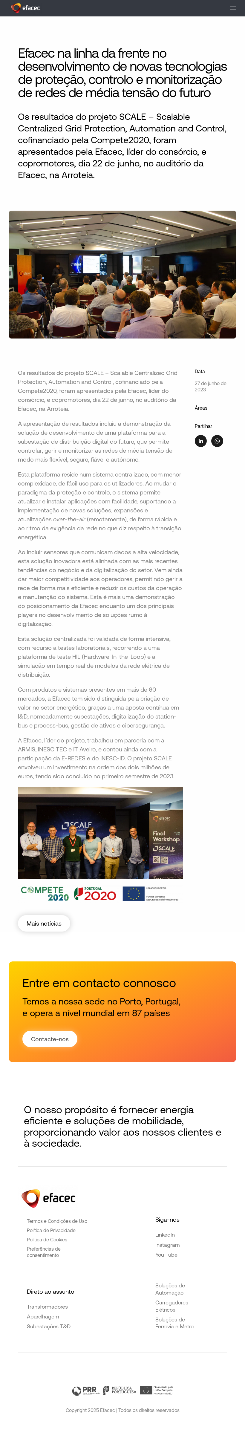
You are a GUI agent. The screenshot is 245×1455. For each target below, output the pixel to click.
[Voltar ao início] (25, 8)
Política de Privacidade (51, 1230)
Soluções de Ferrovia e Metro (174, 1323)
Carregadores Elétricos (171, 1305)
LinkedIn (165, 1235)
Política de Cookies (47, 1239)
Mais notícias (44, 923)
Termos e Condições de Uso (57, 1221)
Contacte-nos (50, 1039)
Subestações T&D (49, 1326)
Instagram (167, 1245)
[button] (233, 8)
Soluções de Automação (170, 1288)
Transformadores (47, 1307)
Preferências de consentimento (44, 1252)
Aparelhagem (43, 1316)
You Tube (166, 1255)
